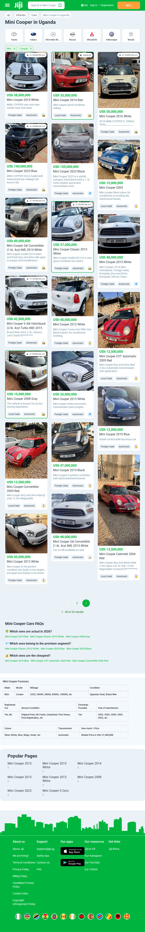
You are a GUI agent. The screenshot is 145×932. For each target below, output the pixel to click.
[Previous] (59, 603)
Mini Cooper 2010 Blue (17, 660)
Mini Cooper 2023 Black (79, 648)
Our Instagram (93, 855)
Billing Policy (20, 876)
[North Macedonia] (127, 916)
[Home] (18, 5)
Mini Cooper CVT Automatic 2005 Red (51, 660)
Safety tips (43, 855)
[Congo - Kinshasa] (100, 916)
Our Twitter (91, 869)
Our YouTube (92, 862)
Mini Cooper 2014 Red (16, 636)
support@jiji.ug (45, 848)
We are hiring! (21, 855)
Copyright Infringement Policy (24, 902)
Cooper (24, 48)
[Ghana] (45, 916)
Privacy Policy (21, 869)
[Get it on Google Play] (73, 863)
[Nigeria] (18, 916)
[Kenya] (27, 916)
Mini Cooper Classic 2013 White (47, 636)
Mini (9, 48)
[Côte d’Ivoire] (72, 916)
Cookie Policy (20, 893)
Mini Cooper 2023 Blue (53, 648)
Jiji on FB (90, 848)
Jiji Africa (114, 848)
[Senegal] (63, 916)
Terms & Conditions (24, 862)
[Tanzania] (36, 916)
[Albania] (118, 916)
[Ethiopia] (54, 916)
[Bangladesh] (82, 916)
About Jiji (18, 848)
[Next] (86, 603)
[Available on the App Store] (73, 851)
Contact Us (43, 862)
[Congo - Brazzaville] (109, 916)
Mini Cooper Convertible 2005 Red (90, 660)
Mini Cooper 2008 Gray (78, 636)
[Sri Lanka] (91, 916)
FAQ (39, 869)
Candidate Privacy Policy (23, 884)
